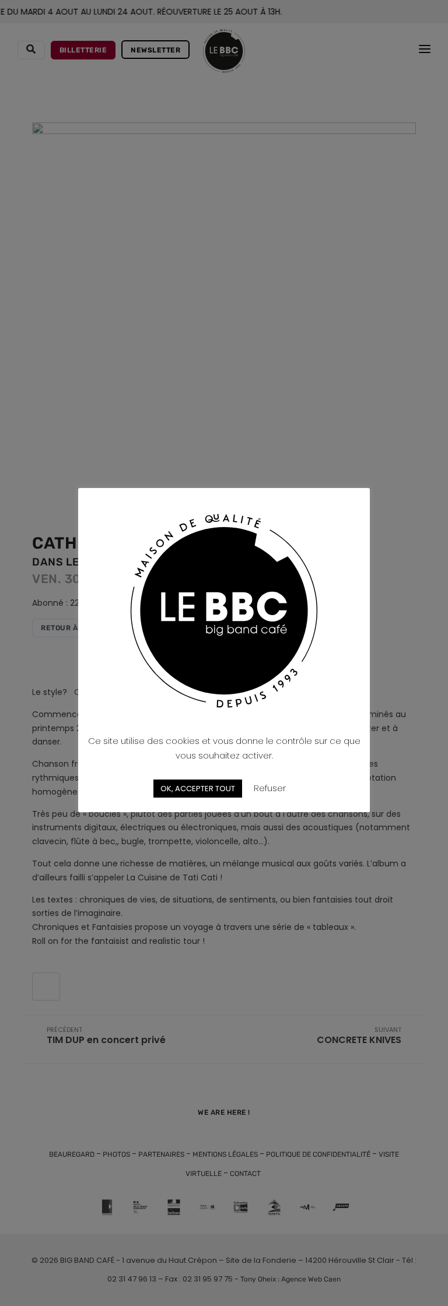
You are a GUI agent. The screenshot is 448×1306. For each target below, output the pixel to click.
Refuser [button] (270, 788)
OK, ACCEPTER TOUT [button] (197, 788)
